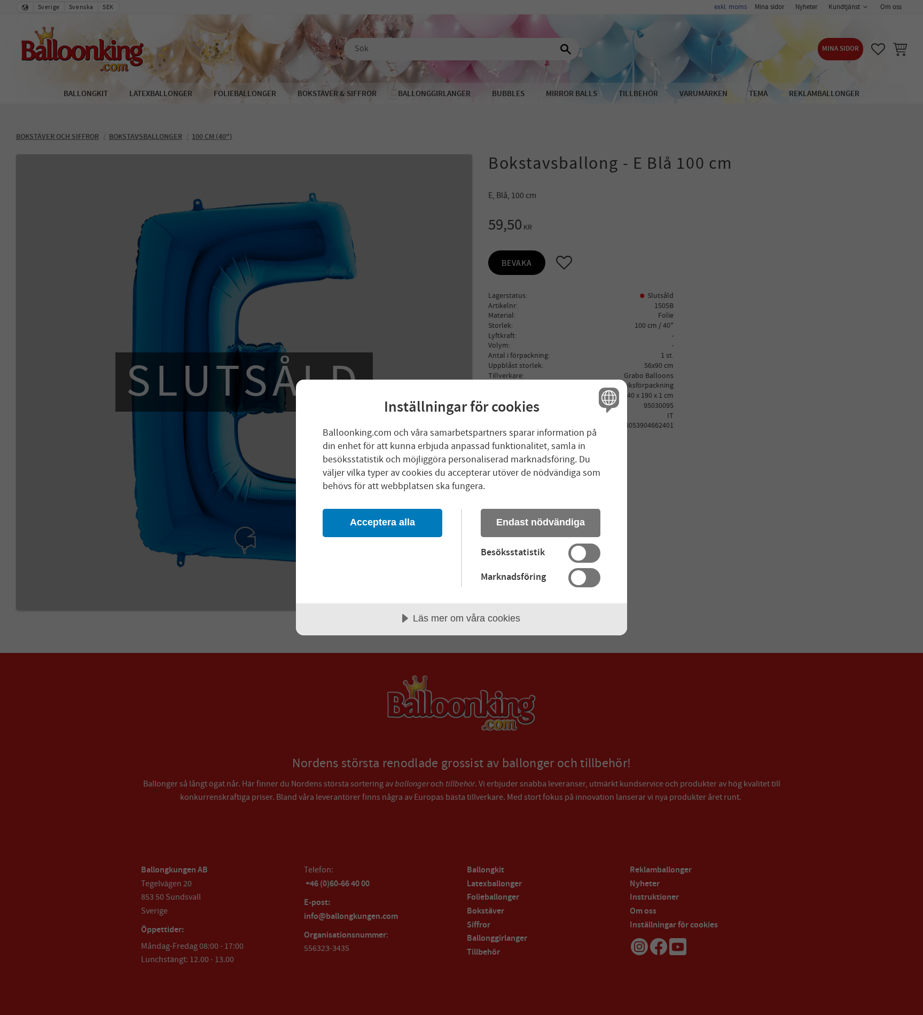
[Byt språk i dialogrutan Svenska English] (607, 400)
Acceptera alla (382, 522)
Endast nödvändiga (540, 522)
